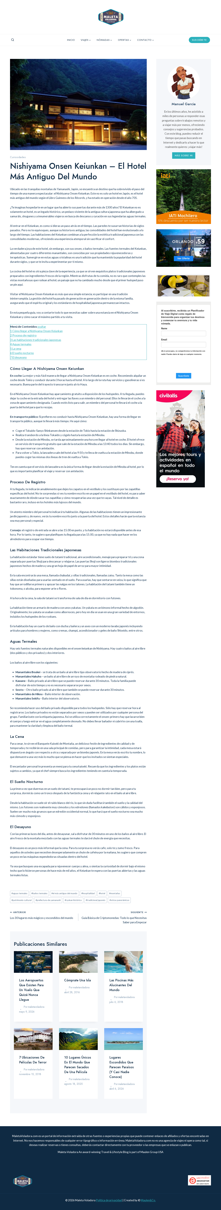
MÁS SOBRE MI (184, 155)
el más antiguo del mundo (64, 893)
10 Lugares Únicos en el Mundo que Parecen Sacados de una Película (77, 1064)
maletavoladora (36, 1007)
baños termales (39, 893)
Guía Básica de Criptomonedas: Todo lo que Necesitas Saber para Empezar (114, 917)
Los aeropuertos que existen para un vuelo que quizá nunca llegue (31, 990)
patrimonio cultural (21, 900)
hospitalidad (88, 893)
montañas (114, 893)
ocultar (41, 326)
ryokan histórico (73, 900)
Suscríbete (199, 40)
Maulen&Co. (148, 1200)
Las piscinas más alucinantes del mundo (121, 985)
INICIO (71, 40)
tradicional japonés (95, 900)
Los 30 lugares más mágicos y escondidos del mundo (41, 915)
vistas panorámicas (119, 900)
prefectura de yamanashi (48, 900)
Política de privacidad (109, 1200)
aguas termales (19, 893)
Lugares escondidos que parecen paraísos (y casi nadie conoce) (121, 1067)
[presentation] (33, 962)
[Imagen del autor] (20, 1007)
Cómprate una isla (77, 980)
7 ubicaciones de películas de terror (33, 1060)
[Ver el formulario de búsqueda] (12, 40)
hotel (102, 893)
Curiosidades (18, 157)
